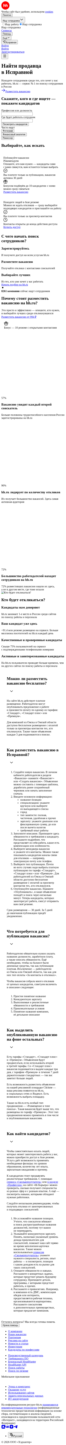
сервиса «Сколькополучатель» (24, 1181)
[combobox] (17, 114)
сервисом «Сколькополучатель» (29, 1254)
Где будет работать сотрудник (18, 117)
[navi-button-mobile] (4, 56)
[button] (5, 45)
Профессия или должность (16, 110)
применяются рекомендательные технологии (29, 1406)
